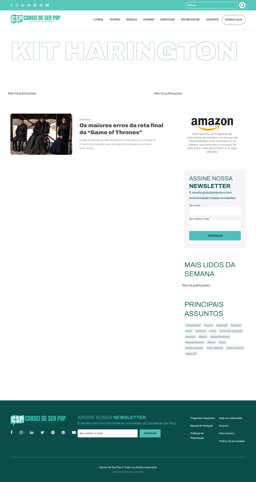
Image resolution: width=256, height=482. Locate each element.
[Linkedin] (22, 5)
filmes (189, 331)
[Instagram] (16, 5)
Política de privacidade (232, 441)
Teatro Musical (215, 348)
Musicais (190, 336)
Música (131, 19)
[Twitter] (28, 5)
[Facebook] (11, 5)
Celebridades (193, 325)
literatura (201, 331)
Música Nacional (195, 342)
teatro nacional (235, 348)
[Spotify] (35, 5)
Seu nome (194, 205)
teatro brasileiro (194, 348)
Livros (98, 19)
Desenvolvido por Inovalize (128, 471)
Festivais (236, 325)
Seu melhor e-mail (199, 218)
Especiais (167, 19)
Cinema (148, 19)
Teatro (115, 19)
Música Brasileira (220, 336)
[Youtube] (47, 5)
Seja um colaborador (230, 418)
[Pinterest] (41, 5)
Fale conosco (226, 433)
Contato (212, 19)
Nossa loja (233, 19)
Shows (211, 342)
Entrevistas (190, 19)
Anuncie (223, 425)
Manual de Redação (201, 425)
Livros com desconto (231, 331)
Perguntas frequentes (202, 418)
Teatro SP (191, 353)
